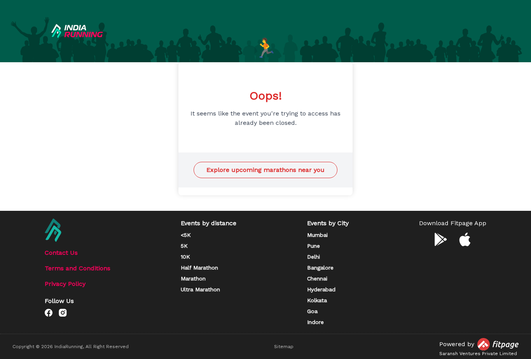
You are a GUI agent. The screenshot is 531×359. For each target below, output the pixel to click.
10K (185, 257)
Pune (313, 246)
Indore (315, 322)
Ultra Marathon (200, 289)
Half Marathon (199, 267)
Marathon (193, 278)
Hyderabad (321, 289)
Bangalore (320, 267)
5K (184, 246)
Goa (312, 311)
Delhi (313, 257)
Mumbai (317, 235)
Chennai (317, 278)
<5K (186, 235)
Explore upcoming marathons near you (265, 169)
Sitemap (283, 346)
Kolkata (317, 300)
